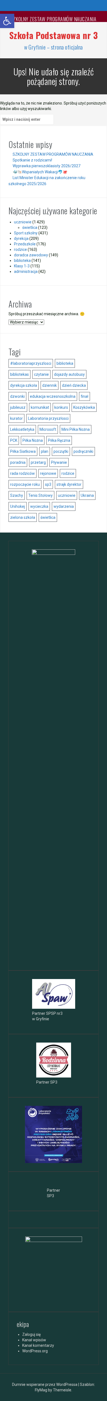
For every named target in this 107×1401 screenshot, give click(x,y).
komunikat (40, 407)
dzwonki (17, 396)
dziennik (49, 385)
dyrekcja (21, 238)
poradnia (18, 462)
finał (84, 396)
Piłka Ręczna (59, 440)
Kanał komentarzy (38, 1345)
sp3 (48, 484)
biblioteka (22, 260)
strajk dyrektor (69, 484)
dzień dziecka (74, 385)
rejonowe (48, 473)
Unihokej (17, 506)
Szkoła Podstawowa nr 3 (53, 35)
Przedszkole (25, 244)
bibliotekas (19, 374)
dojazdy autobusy (69, 374)
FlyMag (41, 1390)
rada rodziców (22, 473)
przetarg (38, 462)
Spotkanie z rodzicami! (32, 160)
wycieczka (39, 506)
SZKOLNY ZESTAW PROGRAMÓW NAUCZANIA (53, 19)
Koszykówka (84, 407)
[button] (7, 21)
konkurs (61, 407)
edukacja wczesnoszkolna (52, 396)
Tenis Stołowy (40, 495)
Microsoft (48, 429)
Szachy (16, 495)
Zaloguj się (31, 1334)
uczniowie (23, 222)
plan (44, 451)
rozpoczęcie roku (25, 484)
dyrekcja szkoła (23, 385)
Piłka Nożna (32, 440)
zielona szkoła (22, 517)
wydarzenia (64, 506)
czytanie (41, 374)
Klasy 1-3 (22, 266)
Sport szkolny (26, 233)
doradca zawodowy (31, 255)
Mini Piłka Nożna (75, 429)
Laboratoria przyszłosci (48, 418)
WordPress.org (35, 1351)
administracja (26, 271)
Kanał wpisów (34, 1340)
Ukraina (87, 495)
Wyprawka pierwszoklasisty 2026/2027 (46, 166)
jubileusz (18, 407)
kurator (16, 418)
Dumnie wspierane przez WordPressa (45, 1384)
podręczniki (83, 451)
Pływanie (59, 462)
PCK (13, 440)
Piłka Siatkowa (23, 451)
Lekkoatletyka (22, 429)
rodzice (20, 249)
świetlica (29, 227)
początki (61, 451)
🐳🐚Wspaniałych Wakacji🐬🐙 (40, 172)
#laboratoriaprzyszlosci (30, 363)
